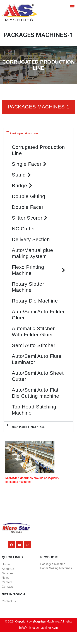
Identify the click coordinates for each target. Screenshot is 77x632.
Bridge (19, 185)
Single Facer (26, 164)
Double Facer (27, 207)
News (5, 577)
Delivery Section (31, 239)
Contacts (7, 586)
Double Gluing (28, 196)
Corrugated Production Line (38, 150)
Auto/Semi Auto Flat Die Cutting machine (35, 393)
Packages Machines (24, 133)
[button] (72, 6)
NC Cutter (23, 228)
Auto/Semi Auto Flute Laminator (36, 359)
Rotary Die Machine (35, 301)
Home (6, 564)
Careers (7, 582)
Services (7, 573)
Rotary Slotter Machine (28, 287)
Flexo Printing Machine (28, 270)
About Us (8, 568)
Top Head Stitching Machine (34, 410)
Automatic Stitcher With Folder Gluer (33, 331)
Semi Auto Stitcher (33, 345)
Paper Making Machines (27, 426)
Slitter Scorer (27, 218)
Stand (19, 175)
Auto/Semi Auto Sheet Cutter (38, 376)
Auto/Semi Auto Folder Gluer (38, 314)
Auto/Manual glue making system (32, 253)
